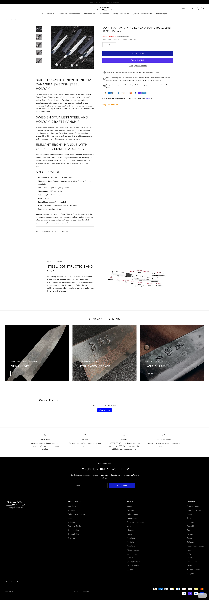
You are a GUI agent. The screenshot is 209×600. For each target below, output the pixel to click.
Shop (12, 20)
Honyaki (190, 534)
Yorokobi (130, 526)
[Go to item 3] (39, 45)
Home (7, 20)
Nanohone (131, 546)
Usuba (189, 566)
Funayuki (190, 526)
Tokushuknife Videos (76, 514)
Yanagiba (190, 574)
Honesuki (190, 522)
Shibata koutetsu (133, 562)
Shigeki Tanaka (133, 566)
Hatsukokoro (132, 518)
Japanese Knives (48, 14)
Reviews (71, 510)
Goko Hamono (132, 514)
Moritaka (130, 542)
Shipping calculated (120, 39)
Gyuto (189, 530)
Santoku (190, 558)
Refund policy (73, 530)
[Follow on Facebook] (6, 581)
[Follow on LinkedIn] (18, 581)
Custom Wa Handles (121, 14)
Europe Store (161, 14)
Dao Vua (130, 510)
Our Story (72, 506)
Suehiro (130, 558)
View (16, 373)
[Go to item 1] (39, 29)
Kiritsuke (190, 542)
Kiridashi (190, 538)
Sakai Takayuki (132, 554)
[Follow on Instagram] (12, 581)
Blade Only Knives (194, 510)
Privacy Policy (73, 534)
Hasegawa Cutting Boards (69, 14)
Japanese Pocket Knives (142, 14)
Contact (71, 518)
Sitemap (71, 538)
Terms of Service (75, 526)
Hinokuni (130, 530)
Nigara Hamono (133, 550)
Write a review (104, 410)
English (183, 8)
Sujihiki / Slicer (192, 562)
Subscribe (122, 485)
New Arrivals (89, 14)
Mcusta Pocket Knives (195, 546)
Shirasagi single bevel (135, 522)
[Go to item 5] (39, 60)
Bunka (189, 514)
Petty (189, 554)
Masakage (131, 538)
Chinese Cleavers (194, 506)
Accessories (104, 14)
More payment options (138, 66)
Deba (189, 518)
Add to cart (137, 53)
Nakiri (189, 550)
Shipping (71, 522)
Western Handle (193, 570)
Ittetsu (129, 534)
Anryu (129, 506)
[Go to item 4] (39, 52)
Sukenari (130, 570)
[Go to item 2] (39, 37)
